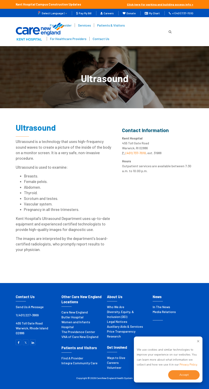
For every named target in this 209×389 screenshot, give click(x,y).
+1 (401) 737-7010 (182, 13)
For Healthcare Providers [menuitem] (68, 39)
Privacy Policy (188, 365)
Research (114, 336)
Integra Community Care (79, 363)
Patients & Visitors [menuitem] (111, 25)
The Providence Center (78, 332)
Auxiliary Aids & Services (125, 326)
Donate (131, 13)
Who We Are (115, 307)
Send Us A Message (30, 307)
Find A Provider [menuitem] (61, 25)
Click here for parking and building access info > (160, 4)
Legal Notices (117, 321)
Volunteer (114, 367)
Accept (184, 375)
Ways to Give (116, 358)
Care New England (74, 312)
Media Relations (164, 312)
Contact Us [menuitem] (101, 39)
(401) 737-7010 (136, 153)
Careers (109, 13)
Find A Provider (72, 358)
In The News (161, 307)
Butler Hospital (72, 317)
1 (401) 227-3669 (27, 315)
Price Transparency (121, 331)
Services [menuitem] (84, 25)
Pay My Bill (85, 13)
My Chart (154, 13)
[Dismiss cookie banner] (198, 341)
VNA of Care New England (79, 337)
